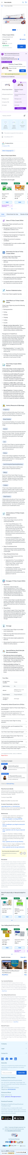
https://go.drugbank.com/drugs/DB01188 (12, 819)
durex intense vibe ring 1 (11, 1020)
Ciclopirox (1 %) (6, 146)
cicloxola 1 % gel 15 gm (8, 1035)
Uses (2, 214)
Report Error (4, 755)
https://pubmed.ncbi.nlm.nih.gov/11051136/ (12, 841)
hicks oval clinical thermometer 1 (18, 1004)
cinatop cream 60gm (10, 1034)
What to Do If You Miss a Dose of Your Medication (10, 971)
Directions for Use (12, 214)
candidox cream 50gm (18, 1030)
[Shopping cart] (26, 2)
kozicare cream (11, 989)
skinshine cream (5, 984)
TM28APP (10, 1153)
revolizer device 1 (14, 1007)
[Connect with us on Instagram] (2, 1059)
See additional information (14, 1130)
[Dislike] (24, 853)
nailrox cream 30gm (12, 1032)
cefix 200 (18, 989)
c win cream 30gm (5, 1027)
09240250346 (16, 806)
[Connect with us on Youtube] (11, 1059)
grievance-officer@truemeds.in (13, 1096)
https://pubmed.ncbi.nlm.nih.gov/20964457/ (13, 847)
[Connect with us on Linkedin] (15, 1059)
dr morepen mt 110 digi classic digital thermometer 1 (13, 996)
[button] (14, 54)
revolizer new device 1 (7, 1021)
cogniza (13, 983)
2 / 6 (17, 29)
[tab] (14, 1043)
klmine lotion (10, 987)
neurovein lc (4, 989)
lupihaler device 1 (5, 1006)
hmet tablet (8, 986)
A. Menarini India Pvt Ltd (7, 37)
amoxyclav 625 (19, 984)
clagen (15, 987)
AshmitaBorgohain (13, 766)
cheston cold (19, 983)
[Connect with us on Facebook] (7, 1059)
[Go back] (2, 2)
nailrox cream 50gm (15, 1027)
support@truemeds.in (6, 806)
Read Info (23, 39)
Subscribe (21, 1072)
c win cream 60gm (11, 1029)
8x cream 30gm (8, 1030)
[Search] (23, 2)
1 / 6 (14, 29)
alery (25, 987)
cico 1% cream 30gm (6, 1037)
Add (21, 46)
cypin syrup (20, 987)
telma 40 (3, 983)
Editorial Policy (10, 783)
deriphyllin (23, 989)
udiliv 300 (8, 983)
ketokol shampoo (16, 986)
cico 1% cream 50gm (17, 1037)
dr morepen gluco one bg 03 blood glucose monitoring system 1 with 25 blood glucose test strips (13, 1003)
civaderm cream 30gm (20, 1035)
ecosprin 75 (12, 984)
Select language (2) (7, 150)
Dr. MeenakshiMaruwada (15, 776)
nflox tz (5, 987)
